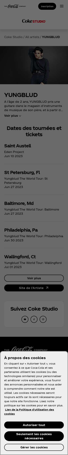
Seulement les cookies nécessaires (34, 436)
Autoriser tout (34, 425)
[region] (34, 403)
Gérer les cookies (34, 447)
